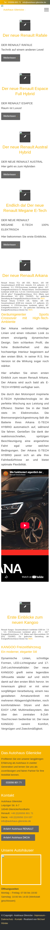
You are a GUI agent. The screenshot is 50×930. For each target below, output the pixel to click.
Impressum (39, 915)
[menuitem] (45, 9)
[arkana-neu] (25, 265)
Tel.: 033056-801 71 (12, 2)
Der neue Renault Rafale (25, 35)
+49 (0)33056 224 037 (20, 817)
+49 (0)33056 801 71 (22, 813)
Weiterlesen (9, 57)
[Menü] (45, 9)
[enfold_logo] (20, 9)
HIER (42, 299)
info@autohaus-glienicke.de (34, 2)
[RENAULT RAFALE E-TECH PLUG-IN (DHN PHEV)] (25, 25)
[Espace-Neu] (25, 78)
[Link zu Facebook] (47, 927)
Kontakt (18, 919)
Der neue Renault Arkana (25, 275)
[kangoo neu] (25, 607)
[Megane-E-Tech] (25, 195)
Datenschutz (7, 919)
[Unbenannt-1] (25, 137)
